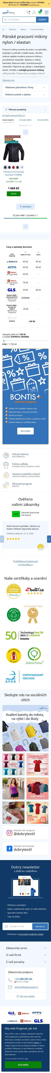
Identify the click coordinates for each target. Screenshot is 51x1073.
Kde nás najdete (27, 996)
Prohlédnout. (34, 5)
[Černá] (5, 167)
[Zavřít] (49, 3)
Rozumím (23, 1064)
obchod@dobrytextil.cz (26, 987)
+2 (22, 167)
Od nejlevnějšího (25, 120)
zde (26, 1059)
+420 (23, 978)
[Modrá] (9, 167)
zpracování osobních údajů (31, 934)
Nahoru (26, 206)
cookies (36, 1042)
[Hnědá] (17, 167)
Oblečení (12, 29)
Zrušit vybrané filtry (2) (14, 115)
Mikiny (23, 29)
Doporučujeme (8, 120)
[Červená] (13, 167)
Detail (14, 194)
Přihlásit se (40, 927)
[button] (49, 539)
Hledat (42, 19)
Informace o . (25, 934)
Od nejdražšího (43, 120)
